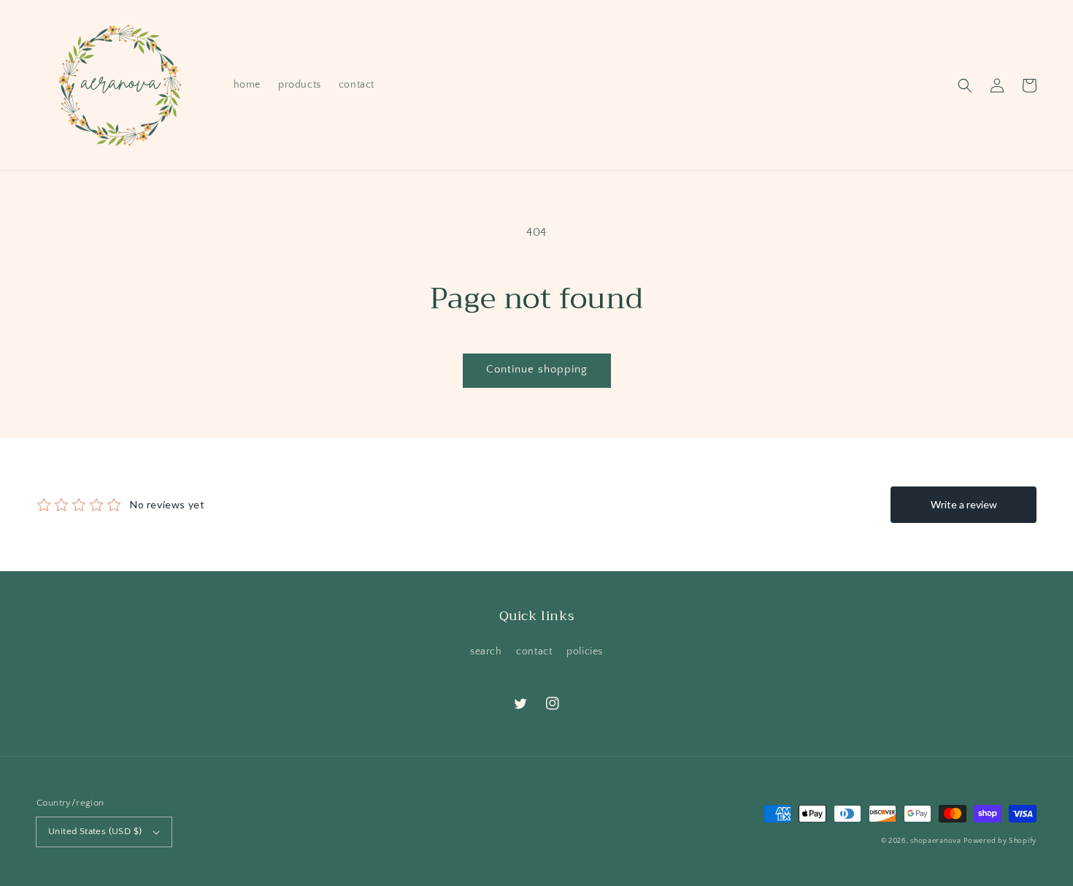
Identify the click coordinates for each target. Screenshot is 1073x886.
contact (534, 651)
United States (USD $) (95, 831)
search (486, 651)
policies (584, 651)
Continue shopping (537, 369)
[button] (965, 85)
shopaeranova (935, 841)
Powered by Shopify (1000, 841)
